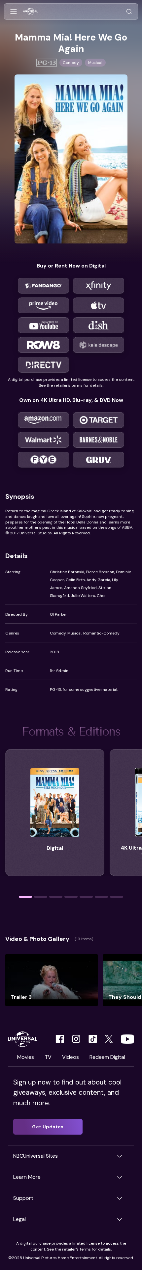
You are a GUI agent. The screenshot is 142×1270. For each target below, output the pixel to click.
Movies (25, 1057)
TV (48, 1057)
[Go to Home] (30, 12)
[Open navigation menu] (14, 12)
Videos (70, 1057)
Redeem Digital (107, 1057)
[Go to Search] (129, 11)
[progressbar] (25, 897)
